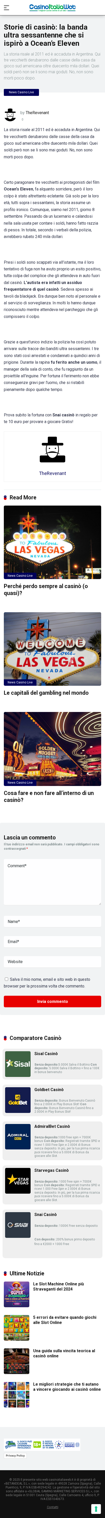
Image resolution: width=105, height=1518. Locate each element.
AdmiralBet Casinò (52, 1126)
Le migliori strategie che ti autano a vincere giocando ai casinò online (67, 1387)
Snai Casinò (45, 1214)
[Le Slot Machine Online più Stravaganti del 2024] (16, 1305)
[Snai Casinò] (18, 1236)
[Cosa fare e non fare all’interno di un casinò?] (52, 749)
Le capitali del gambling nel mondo (46, 693)
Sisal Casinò (46, 1053)
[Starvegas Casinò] (18, 1192)
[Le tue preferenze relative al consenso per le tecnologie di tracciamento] (96, 1509)
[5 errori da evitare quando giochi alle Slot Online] (16, 1339)
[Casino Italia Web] (52, 7)
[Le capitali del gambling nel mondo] (52, 649)
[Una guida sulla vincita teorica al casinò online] (16, 1372)
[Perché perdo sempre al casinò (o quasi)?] (52, 542)
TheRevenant (37, 112)
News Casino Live (21, 92)
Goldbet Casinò (49, 1089)
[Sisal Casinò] (18, 1075)
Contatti (52, 1507)
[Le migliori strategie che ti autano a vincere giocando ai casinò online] (16, 1406)
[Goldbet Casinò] (18, 1111)
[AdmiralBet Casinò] (18, 1148)
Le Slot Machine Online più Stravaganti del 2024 (58, 1286)
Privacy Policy (15, 1455)
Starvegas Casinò (51, 1170)
